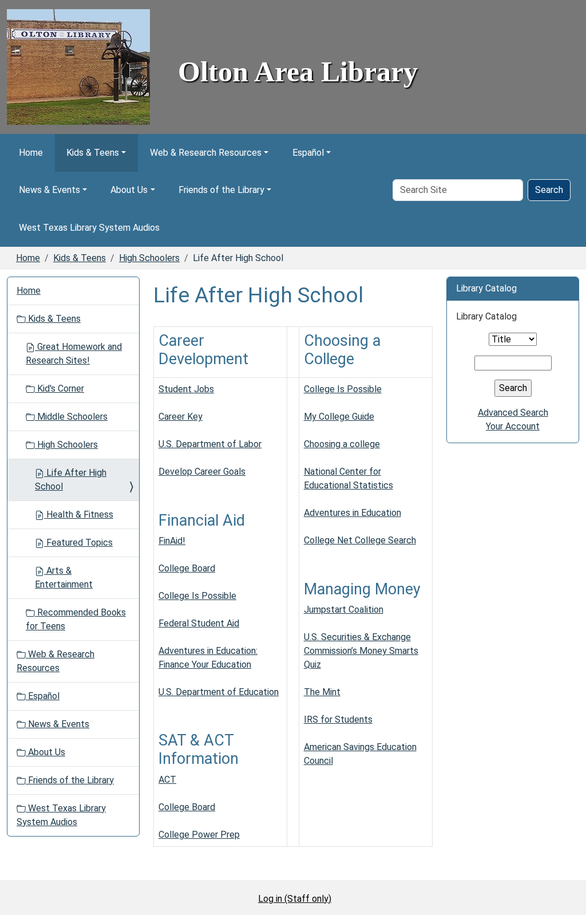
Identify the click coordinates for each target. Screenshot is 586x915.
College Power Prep (199, 834)
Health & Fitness (78, 514)
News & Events (49, 189)
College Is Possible (197, 595)
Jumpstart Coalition (343, 609)
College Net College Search (360, 540)
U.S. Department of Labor (210, 444)
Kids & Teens (92, 152)
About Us (129, 189)
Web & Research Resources (206, 152)
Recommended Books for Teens (76, 619)
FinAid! (172, 540)
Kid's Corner (59, 388)
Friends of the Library (221, 189)
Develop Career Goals (202, 471)
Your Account (513, 426)
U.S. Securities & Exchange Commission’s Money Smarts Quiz (361, 651)
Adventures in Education (352, 512)
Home (31, 152)
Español (308, 152)
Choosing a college (342, 444)
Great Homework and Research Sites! (74, 353)
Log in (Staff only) (294, 898)
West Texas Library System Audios (89, 227)
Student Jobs (186, 389)
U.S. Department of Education (219, 692)
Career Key (181, 416)
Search (549, 189)
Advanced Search (513, 412)
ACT (167, 779)
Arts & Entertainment (64, 577)
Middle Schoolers (71, 416)
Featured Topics (78, 542)
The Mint (322, 692)
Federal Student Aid (199, 623)
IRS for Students (338, 719)
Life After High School (70, 479)
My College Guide (339, 416)
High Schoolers (149, 258)
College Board (187, 568)
